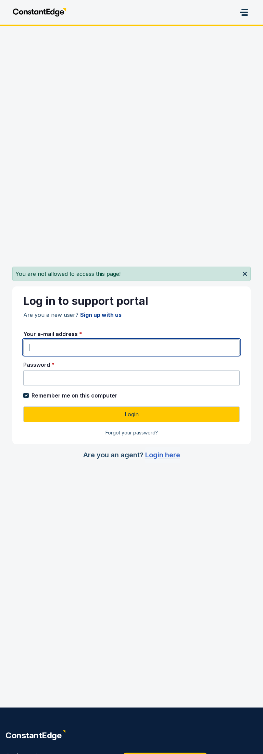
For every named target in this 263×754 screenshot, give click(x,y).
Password (38, 364)
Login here (162, 455)
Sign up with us (101, 314)
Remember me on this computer (74, 395)
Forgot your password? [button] (131, 432)
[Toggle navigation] (244, 12)
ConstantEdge (33, 735)
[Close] (244, 273)
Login (132, 414)
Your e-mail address (52, 334)
